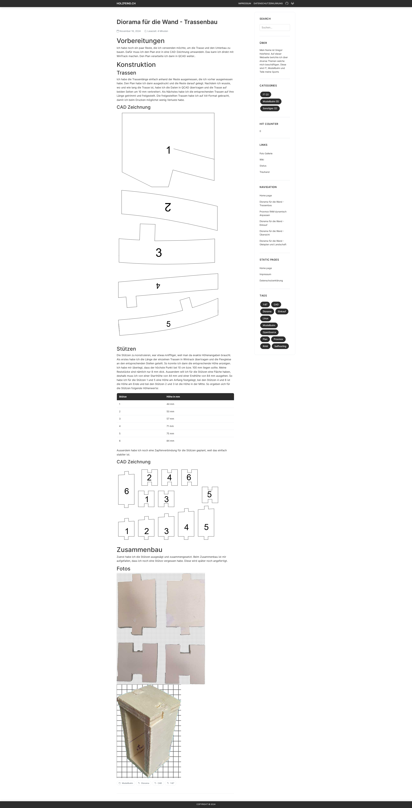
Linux (265, 318)
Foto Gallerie (266, 153)
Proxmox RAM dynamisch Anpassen (273, 213)
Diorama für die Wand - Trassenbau (272, 203)
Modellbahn (127, 783)
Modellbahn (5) (271, 101)
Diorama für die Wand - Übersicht (272, 233)
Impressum (244, 3)
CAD (160, 783)
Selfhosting (280, 346)
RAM (265, 346)
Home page (266, 195)
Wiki (262, 159)
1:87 (172, 783)
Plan (265, 339)
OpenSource (269, 332)
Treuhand (265, 172)
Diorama (145, 783)
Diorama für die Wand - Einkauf (272, 223)
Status (263, 165)
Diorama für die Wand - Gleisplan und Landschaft (273, 242)
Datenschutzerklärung (268, 3)
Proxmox (278, 339)
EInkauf (282, 311)
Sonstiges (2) (270, 108)
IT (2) (266, 94)
